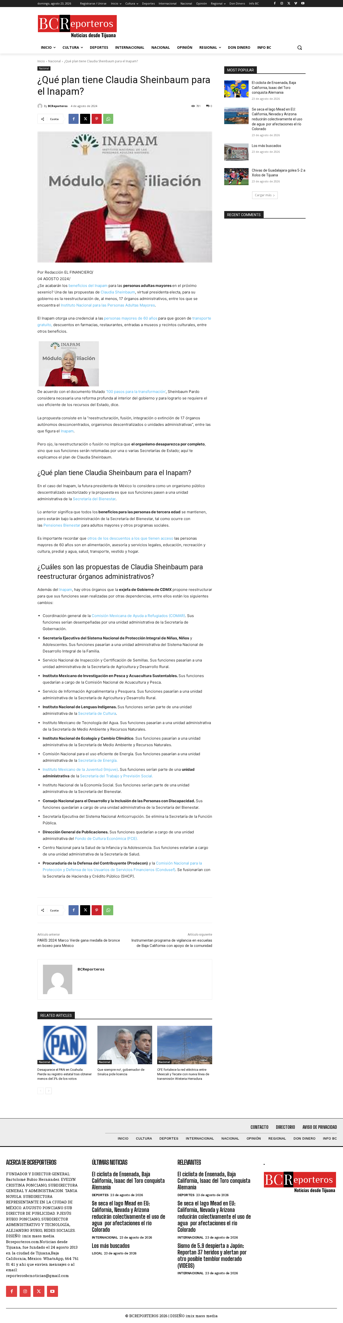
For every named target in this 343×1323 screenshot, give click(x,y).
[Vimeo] (296, 4)
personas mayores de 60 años (130, 318)
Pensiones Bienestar (61, 525)
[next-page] (48, 1091)
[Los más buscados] (236, 152)
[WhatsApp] (108, 119)
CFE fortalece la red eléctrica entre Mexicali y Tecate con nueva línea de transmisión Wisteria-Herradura (183, 1074)
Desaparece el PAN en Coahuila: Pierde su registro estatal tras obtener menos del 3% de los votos (64, 1074)
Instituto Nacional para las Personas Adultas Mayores (108, 305)
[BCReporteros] (40, 106)
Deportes (100, 1195)
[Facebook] (275, 4)
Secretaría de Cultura (97, 713)
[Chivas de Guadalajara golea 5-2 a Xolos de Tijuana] (236, 176)
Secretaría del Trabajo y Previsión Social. (116, 776)
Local (97, 1253)
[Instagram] (282, 4)
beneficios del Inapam (88, 285)
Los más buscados (266, 146)
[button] (300, 47)
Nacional (54, 61)
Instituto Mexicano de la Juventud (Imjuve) (80, 769)
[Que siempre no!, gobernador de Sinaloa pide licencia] (124, 1045)
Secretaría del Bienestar (94, 498)
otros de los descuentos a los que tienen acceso (130, 538)
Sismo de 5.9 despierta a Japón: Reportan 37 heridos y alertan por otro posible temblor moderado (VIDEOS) (212, 1255)
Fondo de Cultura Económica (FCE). (106, 838)
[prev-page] (40, 1091)
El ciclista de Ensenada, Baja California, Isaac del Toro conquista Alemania (274, 87)
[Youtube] (303, 4)
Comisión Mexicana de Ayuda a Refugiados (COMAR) (138, 615)
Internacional (105, 1237)
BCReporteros (58, 106)
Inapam (67, 431)
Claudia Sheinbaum (118, 292)
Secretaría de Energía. (98, 760)
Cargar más (263, 195)
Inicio (41, 61)
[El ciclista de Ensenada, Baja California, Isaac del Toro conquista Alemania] (236, 88)
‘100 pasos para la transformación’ (136, 391)
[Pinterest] (97, 119)
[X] (289, 4)
